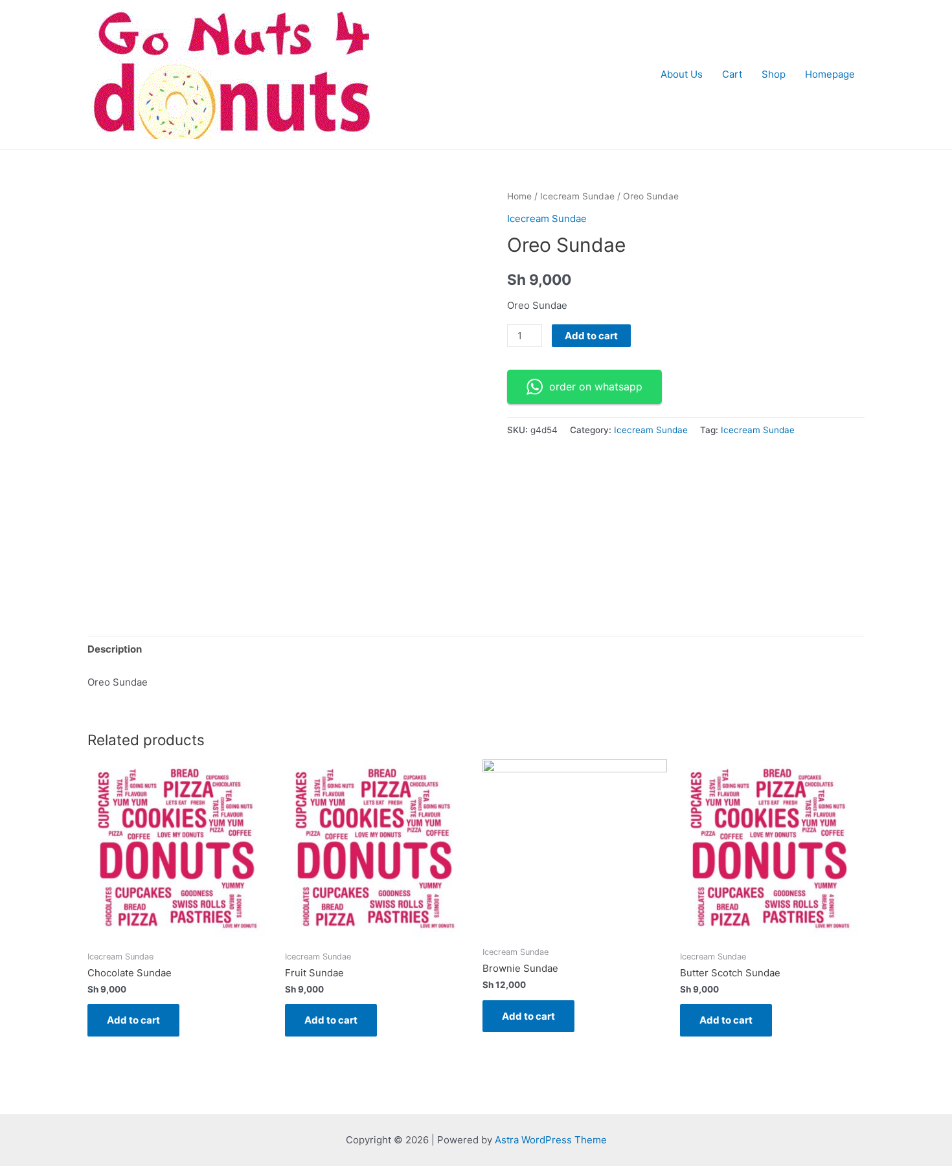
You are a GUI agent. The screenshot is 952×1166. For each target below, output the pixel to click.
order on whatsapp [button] (595, 386)
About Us (682, 74)
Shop (774, 74)
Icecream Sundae (577, 196)
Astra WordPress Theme (551, 1140)
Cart (732, 74)
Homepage (830, 74)
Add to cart (591, 336)
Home (519, 196)
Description (114, 649)
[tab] (114, 650)
